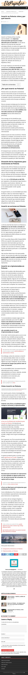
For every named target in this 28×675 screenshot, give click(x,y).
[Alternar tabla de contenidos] (17, 84)
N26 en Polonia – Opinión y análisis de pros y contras (16, 597)
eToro (14, 382)
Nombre (3, 634)
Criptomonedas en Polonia (10, 551)
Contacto (3, 668)
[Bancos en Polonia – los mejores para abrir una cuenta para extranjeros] (4, 604)
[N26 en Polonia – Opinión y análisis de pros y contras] (4, 598)
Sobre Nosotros (4, 664)
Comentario (3, 624)
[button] (26, 8)
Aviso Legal (3, 666)
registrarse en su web (10, 457)
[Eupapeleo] (14, 5)
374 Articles (20, 569)
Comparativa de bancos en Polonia (12, 549)
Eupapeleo (4, 21)
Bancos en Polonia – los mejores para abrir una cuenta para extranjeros (16, 603)
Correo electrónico (5, 637)
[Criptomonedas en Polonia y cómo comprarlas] (4, 610)
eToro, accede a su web (13, 484)
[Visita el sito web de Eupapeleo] (14, 588)
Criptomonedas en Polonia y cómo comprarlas (15, 610)
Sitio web (3, 641)
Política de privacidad (5, 660)
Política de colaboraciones (6, 662)
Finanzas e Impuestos (11, 11)
